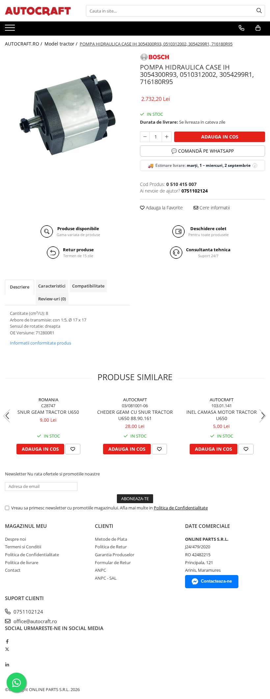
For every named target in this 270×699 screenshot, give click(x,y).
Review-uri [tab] (52, 299)
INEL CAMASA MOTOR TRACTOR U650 (221, 415)
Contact (12, 570)
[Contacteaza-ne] (241, 28)
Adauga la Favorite (164, 207)
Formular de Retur (113, 562)
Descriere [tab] (19, 287)
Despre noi (15, 539)
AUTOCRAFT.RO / (24, 44)
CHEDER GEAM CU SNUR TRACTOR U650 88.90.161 (135, 415)
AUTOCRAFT (135, 400)
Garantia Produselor (114, 555)
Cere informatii (214, 207)
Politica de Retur (111, 547)
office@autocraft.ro (34, 621)
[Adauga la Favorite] (72, 449)
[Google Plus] (7, 657)
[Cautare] (259, 10)
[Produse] (10, 30)
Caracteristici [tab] (52, 286)
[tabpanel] (67, 114)
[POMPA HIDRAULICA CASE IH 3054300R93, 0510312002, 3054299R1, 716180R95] (67, 114)
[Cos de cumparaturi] (258, 28)
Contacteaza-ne (216, 581)
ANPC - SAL (106, 578)
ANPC (100, 570)
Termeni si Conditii (23, 547)
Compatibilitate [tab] (88, 286)
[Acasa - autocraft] (38, 10)
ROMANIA (48, 400)
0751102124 (27, 611)
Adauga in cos (219, 137)
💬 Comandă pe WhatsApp (202, 151)
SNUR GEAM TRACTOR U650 (48, 412)
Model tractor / (61, 44)
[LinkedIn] (7, 665)
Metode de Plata (111, 539)
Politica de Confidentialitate (181, 508)
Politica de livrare (21, 562)
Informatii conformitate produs (40, 343)
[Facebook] (7, 641)
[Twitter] (7, 649)
